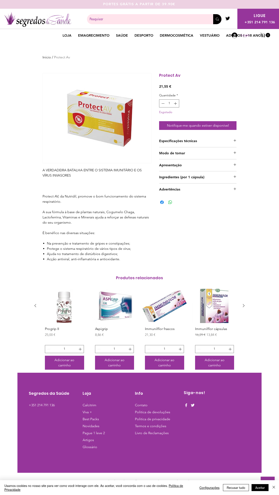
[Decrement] (162, 103)
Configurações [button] (209, 487)
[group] (139, 331)
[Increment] (176, 103)
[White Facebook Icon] (186, 405)
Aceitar (260, 487)
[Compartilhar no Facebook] (162, 202)
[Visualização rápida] (64, 306)
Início (47, 57)
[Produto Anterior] (35, 305)
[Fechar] (273, 488)
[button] (265, 35)
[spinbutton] (169, 103)
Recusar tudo (236, 487)
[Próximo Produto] (243, 305)
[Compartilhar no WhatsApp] (170, 202)
